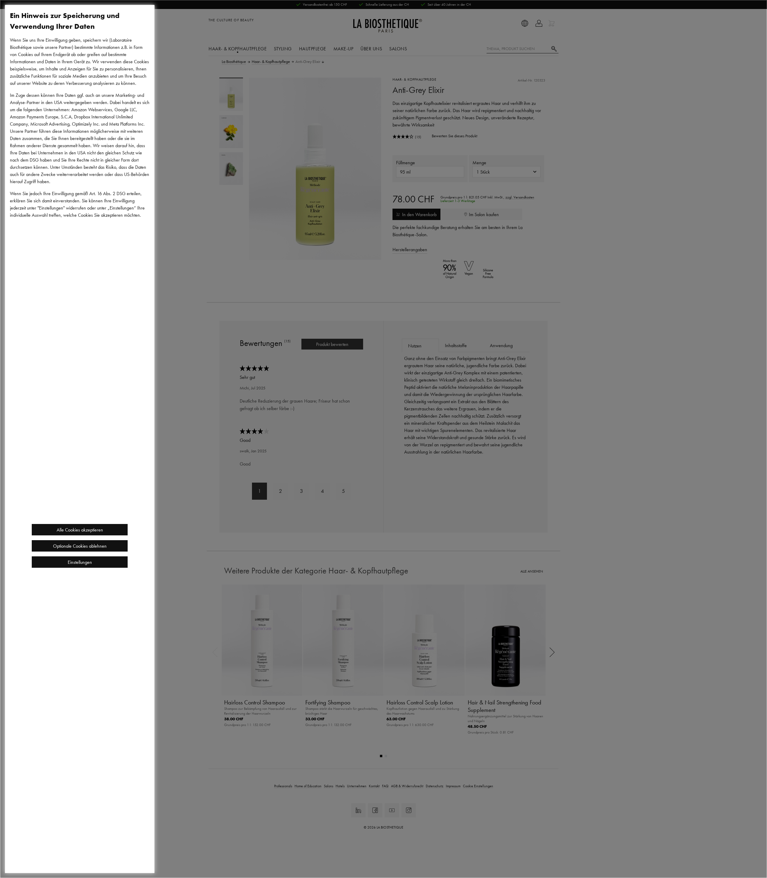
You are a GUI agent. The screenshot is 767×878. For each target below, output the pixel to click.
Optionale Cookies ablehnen (80, 546)
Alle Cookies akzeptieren (80, 530)
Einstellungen (80, 562)
